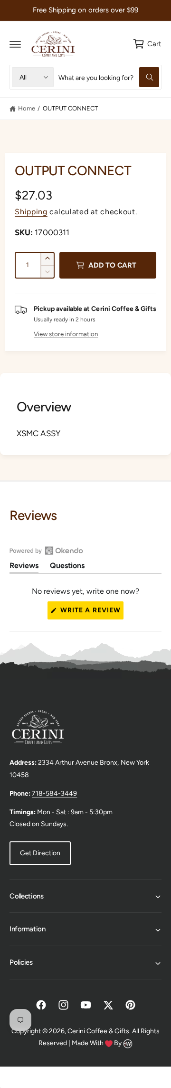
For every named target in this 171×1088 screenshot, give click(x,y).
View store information (66, 334)
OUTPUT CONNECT (70, 108)
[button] (15, 43)
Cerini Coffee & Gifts (98, 1031)
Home (26, 108)
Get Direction (40, 853)
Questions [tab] (67, 567)
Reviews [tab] (24, 567)
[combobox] (109, 77)
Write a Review (91, 612)
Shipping (31, 211)
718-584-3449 (54, 793)
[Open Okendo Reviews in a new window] (46, 550)
